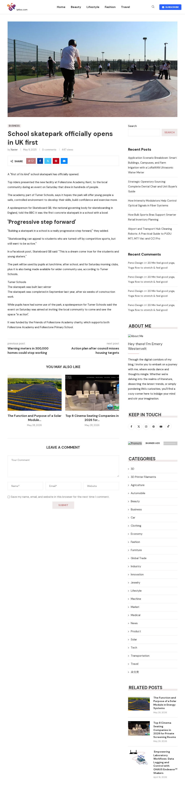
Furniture (136, 550)
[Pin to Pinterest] (56, 161)
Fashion (110, 7)
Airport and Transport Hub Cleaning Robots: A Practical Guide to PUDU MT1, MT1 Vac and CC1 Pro (150, 233)
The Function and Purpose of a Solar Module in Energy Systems (164, 703)
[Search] (153, 7)
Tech (134, 647)
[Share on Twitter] (47, 161)
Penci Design (135, 262)
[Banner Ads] (152, 443)
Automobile (138, 493)
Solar (134, 639)
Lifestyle (93, 7)
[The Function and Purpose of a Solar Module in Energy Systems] (35, 393)
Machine (136, 599)
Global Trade (139, 558)
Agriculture (138, 485)
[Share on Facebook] (40, 161)
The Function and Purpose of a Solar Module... (34, 418)
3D (132, 469)
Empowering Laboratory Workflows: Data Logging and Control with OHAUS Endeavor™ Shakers (165, 762)
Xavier (14, 149)
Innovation (137, 574)
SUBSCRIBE (171, 7)
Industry (136, 566)
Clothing (136, 526)
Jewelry (135, 582)
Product (136, 631)
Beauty (76, 7)
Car (133, 517)
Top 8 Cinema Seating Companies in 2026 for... (92, 418)
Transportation (140, 656)
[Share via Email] (64, 161)
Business (136, 509)
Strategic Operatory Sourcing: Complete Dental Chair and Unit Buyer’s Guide (152, 186)
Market (135, 607)
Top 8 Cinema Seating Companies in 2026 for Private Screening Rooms (164, 729)
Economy (136, 534)
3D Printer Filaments (143, 477)
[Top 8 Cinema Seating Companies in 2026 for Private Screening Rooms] (92, 393)
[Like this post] (32, 161)
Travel (125, 7)
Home (61, 7)
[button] (12, 403)
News (134, 623)
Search (132, 126)
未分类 (135, 672)
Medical (135, 615)
